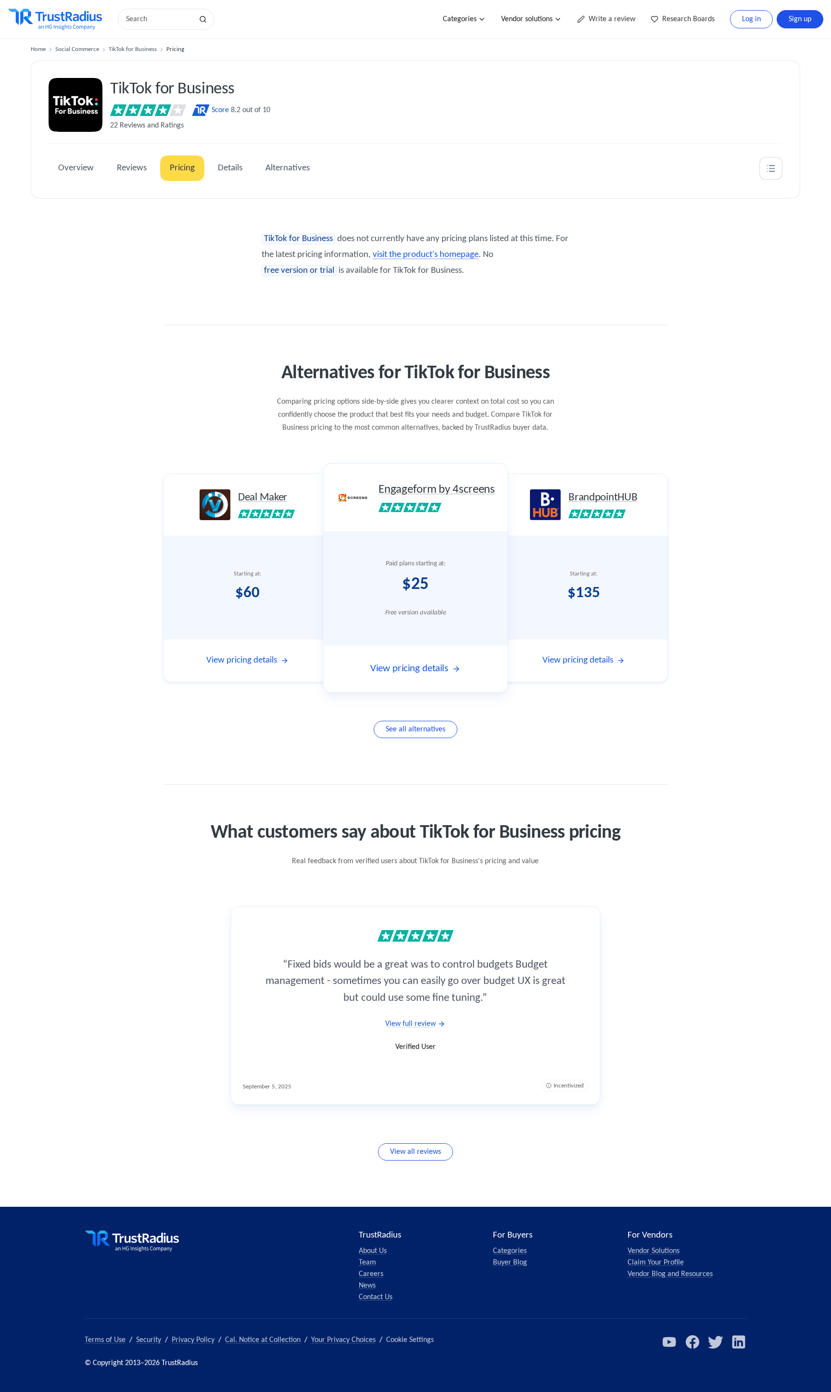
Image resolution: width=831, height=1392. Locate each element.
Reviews (132, 168)
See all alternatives (415, 729)
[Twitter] (715, 1342)
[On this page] (770, 168)
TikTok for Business (133, 49)
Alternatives (287, 168)
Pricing (182, 168)
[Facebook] (692, 1342)
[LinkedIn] (738, 1342)
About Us (373, 1251)
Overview (76, 168)
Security (148, 1340)
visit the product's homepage (425, 254)
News (367, 1286)
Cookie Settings (410, 1340)
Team (367, 1262)
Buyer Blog (510, 1262)
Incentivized (569, 1086)
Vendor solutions (527, 19)
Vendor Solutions (654, 1251)
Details (230, 168)
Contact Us (375, 1297)
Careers (371, 1274)
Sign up (800, 19)
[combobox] (158, 19)
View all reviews (415, 1152)
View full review (410, 1024)
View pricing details (241, 660)
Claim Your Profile (656, 1262)
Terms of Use (105, 1340)
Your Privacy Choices (343, 1340)
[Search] (203, 19)
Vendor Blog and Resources (670, 1274)
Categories (460, 19)
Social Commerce (77, 49)
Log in (751, 19)
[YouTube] (669, 1342)
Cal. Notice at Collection (263, 1340)
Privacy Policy (193, 1340)
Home (38, 49)
